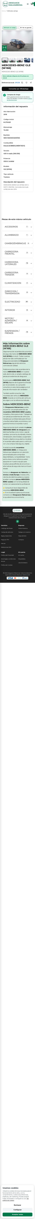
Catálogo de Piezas (6, 528)
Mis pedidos (21, 559)
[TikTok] (17, 521)
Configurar (17, 1210)
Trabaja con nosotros (24, 532)
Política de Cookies (6, 565)
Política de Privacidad (7, 555)
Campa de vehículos (7, 532)
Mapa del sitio (22, 536)
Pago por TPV (5, 539)
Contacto (21, 539)
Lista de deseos (22, 562)
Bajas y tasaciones (6, 536)
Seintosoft (26, 575)
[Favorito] (26, 82)
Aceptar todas (17, 1214)
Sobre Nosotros (23, 528)
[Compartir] (30, 82)
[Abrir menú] (27, 4)
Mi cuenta (21, 555)
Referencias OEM (6, 547)
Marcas (3, 543)
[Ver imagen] (5, 60)
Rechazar (17, 1205)
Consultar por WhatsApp (18, 89)
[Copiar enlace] (22, 82)
